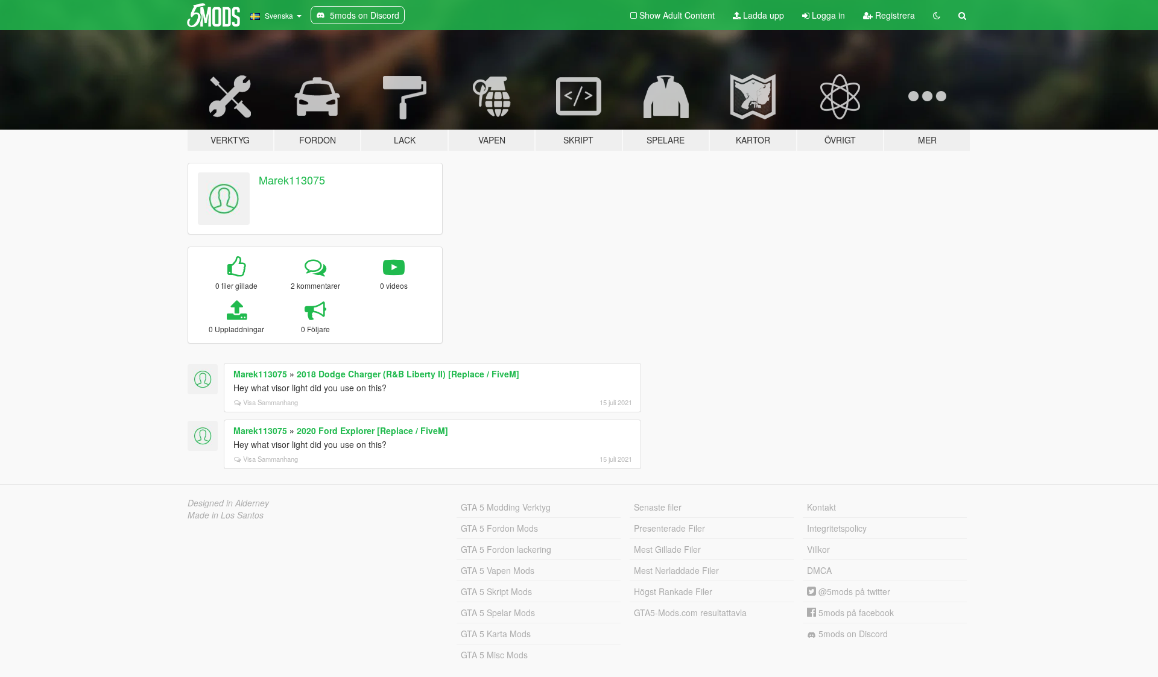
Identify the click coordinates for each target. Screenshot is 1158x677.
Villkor (818, 549)
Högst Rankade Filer (673, 591)
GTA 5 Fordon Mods (499, 528)
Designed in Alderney (228, 503)
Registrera (894, 15)
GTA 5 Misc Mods (494, 655)
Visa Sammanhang (270, 402)
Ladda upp (762, 15)
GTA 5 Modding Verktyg (506, 507)
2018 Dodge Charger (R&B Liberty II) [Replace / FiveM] (408, 374)
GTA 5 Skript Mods (496, 591)
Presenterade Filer (669, 528)
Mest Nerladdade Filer (676, 570)
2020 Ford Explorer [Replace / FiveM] (372, 430)
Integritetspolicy (837, 528)
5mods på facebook (855, 612)
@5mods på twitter (853, 591)
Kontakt (821, 507)
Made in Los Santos (226, 515)
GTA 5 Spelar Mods (498, 612)
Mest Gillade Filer (667, 549)
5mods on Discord (852, 634)
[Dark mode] (936, 15)
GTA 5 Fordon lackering (506, 549)
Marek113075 (292, 179)
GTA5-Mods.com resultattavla (690, 612)
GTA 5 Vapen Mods (497, 570)
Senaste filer (658, 507)
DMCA (819, 570)
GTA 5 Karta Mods (496, 634)
